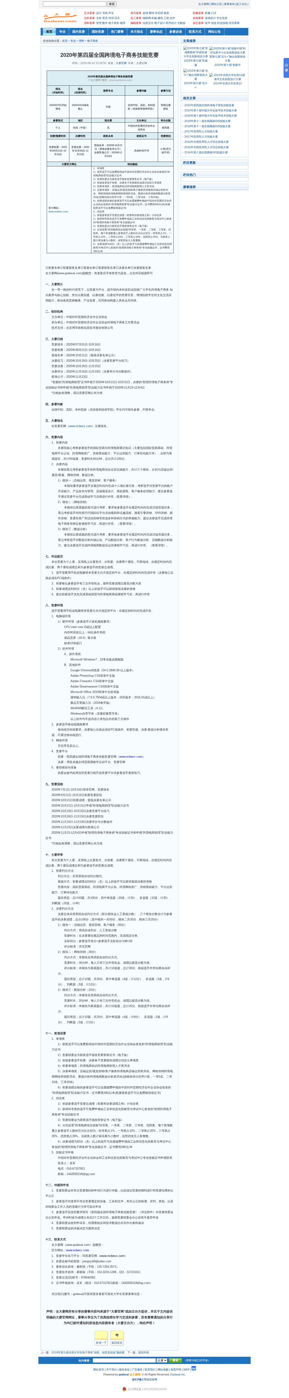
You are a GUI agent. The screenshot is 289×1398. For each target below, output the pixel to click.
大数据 (181, 23)
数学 (105, 23)
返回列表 (143, 1352)
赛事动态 (156, 31)
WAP (186, 1369)
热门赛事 (117, 31)
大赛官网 (121, 63)
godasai (124, 1374)
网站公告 (216, 4)
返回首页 (117, 1342)
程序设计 (171, 23)
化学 (172, 18)
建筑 (160, 18)
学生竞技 (221, 18)
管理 (99, 23)
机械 (154, 18)
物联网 (146, 18)
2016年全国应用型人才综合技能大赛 (206, 141)
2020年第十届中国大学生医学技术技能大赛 (210, 110)
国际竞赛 (98, 31)
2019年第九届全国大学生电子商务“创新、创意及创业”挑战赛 (88, 1352)
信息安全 (148, 23)
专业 (62, 31)
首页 (49, 31)
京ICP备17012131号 (144, 1379)
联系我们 (150, 1369)
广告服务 (137, 1369)
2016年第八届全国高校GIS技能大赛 (206, 152)
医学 (207, 23)
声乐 (111, 13)
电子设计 (159, 23)
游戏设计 (210, 18)
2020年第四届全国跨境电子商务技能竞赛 (209, 105)
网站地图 (163, 1369)
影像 (207, 13)
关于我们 (111, 1369)
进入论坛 (241, 4)
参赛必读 (175, 31)
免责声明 (175, 1369)
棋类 (166, 13)
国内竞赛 (78, 31)
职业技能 (222, 23)
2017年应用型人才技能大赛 (201, 131)
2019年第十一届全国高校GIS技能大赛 (207, 121)
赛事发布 (229, 4)
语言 (117, 18)
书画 (105, 13)
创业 (213, 23)
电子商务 (113, 23)
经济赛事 (234, 23)
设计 (99, 13)
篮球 (145, 13)
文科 (99, 18)
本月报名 (137, 31)
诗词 (111, 18)
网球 (151, 13)
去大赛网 (203, 4)
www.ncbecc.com (58, 211)
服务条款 (124, 1369)
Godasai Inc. (178, 1374)
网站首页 (98, 1369)
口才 (213, 13)
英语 (105, 18)
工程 (166, 18)
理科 (81, 40)
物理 (122, 23)
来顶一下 (101, 1342)
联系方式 (195, 31)
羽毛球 (158, 13)
